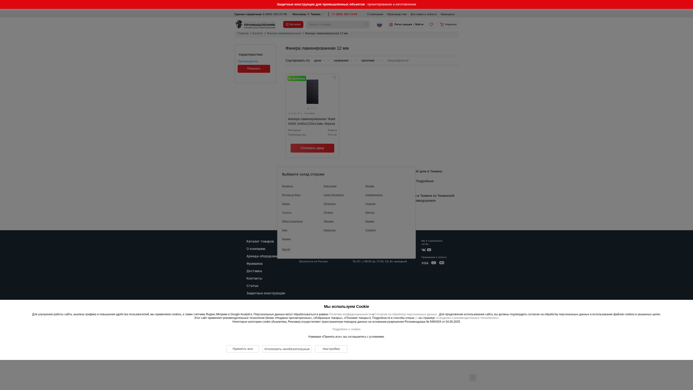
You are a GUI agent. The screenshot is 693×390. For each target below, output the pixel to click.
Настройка (331, 349)
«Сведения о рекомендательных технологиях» (467, 317)
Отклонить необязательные (287, 349)
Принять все (243, 349)
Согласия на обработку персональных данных (406, 314)
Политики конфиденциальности (350, 314)
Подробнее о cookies (346, 329)
